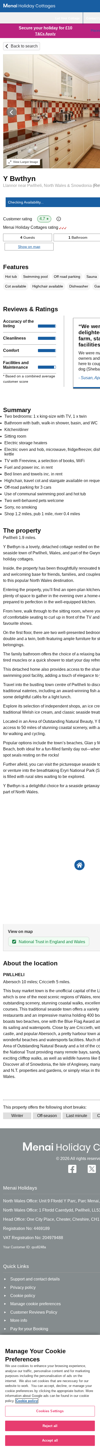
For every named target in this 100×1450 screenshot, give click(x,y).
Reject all (50, 1426)
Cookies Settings (50, 1411)
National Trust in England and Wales (52, 942)
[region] (50, 1392)
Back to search (24, 46)
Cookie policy (27, 1401)
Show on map (29, 247)
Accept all (50, 1440)
